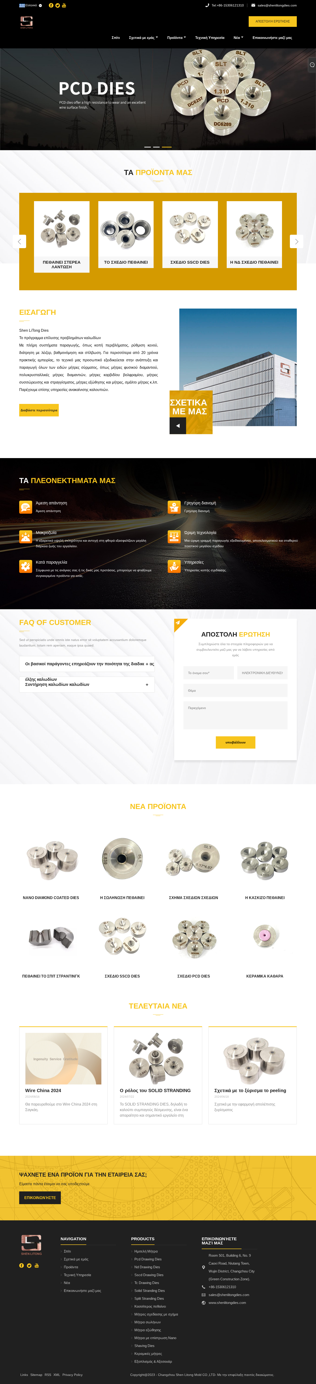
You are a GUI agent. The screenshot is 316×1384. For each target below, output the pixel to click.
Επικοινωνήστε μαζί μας (272, 38)
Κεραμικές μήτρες (148, 1354)
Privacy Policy (72, 1375)
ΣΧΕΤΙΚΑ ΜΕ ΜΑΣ (188, 407)
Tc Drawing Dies (146, 1283)
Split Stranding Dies (149, 1298)
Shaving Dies (144, 1346)
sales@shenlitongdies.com (277, 5)
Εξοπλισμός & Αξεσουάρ (153, 1361)
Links (24, 1375)
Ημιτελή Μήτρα (146, 1251)
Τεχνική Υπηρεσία (209, 38)
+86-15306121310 (228, 5)
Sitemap (36, 1375)
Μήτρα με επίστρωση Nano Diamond (155, 1339)
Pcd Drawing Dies (148, 1259)
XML (56, 1375)
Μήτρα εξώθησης (147, 1330)
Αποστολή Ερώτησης (273, 21)
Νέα (237, 38)
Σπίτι (116, 38)
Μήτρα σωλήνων (147, 1322)
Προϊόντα (175, 38)
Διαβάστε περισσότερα (39, 410)
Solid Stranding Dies (149, 1291)
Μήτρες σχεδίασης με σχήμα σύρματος (156, 1315)
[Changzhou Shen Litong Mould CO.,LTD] (43, 22)
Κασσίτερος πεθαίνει (150, 1306)
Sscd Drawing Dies (149, 1275)
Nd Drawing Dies (147, 1267)
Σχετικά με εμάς (142, 38)
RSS (48, 1375)
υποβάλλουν (236, 742)
